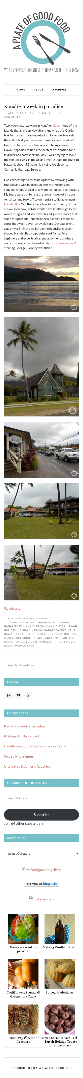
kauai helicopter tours (34, 633)
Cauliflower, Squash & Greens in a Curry (35, 746)
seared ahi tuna (46, 637)
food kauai (60, 622)
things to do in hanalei (32, 641)
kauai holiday (65, 633)
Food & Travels (39, 618)
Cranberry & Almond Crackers (27, 766)
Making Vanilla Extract (21, 736)
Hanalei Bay (12, 204)
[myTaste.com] (41, 899)
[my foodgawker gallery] (41, 869)
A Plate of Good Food (41, 42)
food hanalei (39, 622)
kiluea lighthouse (18, 637)
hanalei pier (55, 626)
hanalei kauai (34, 626)
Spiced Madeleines (19, 756)
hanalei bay (13, 626)
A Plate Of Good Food (56, 1067)
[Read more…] (13, 608)
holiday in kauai (30, 630)
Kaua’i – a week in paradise (33, 106)
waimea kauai (24, 645)
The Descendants (63, 243)
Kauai (57, 125)
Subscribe (41, 814)
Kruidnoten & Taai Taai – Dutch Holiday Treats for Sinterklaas (59, 1041)
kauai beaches (55, 630)
